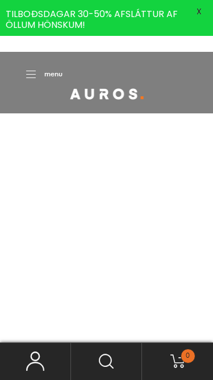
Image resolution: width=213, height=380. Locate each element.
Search (106, 361)
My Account (35, 361)
